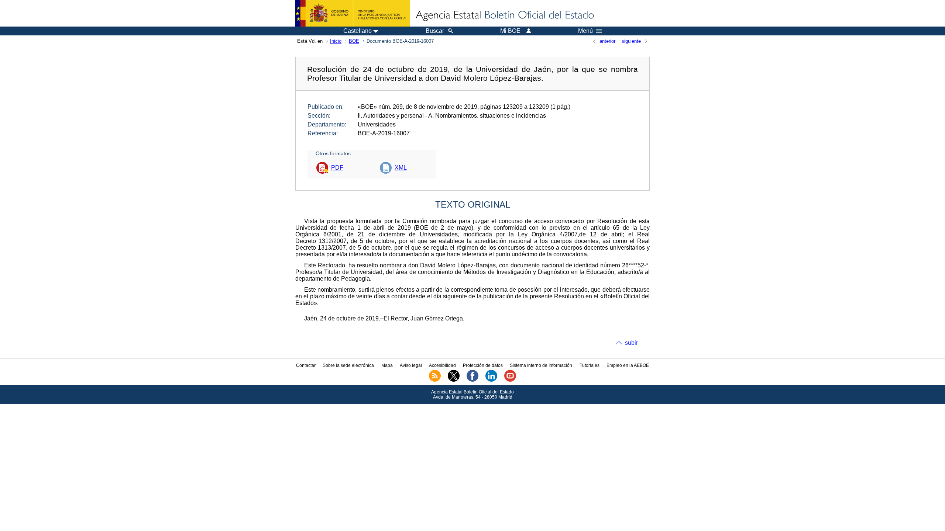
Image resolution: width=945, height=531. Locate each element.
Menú (585, 31)
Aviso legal (411, 365)
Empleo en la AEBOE (627, 365)
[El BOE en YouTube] (510, 380)
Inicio (335, 41)
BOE (354, 41)
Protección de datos (483, 365)
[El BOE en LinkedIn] (491, 380)
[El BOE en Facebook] (472, 380)
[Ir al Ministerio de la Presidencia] (352, 13)
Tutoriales (589, 365)
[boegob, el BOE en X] (454, 380)
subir (631, 343)
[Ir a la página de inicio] (504, 15)
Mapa (387, 365)
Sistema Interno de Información (541, 365)
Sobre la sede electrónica (348, 365)
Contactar (306, 365)
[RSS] (435, 380)
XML (401, 167)
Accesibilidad (442, 365)
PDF (337, 167)
